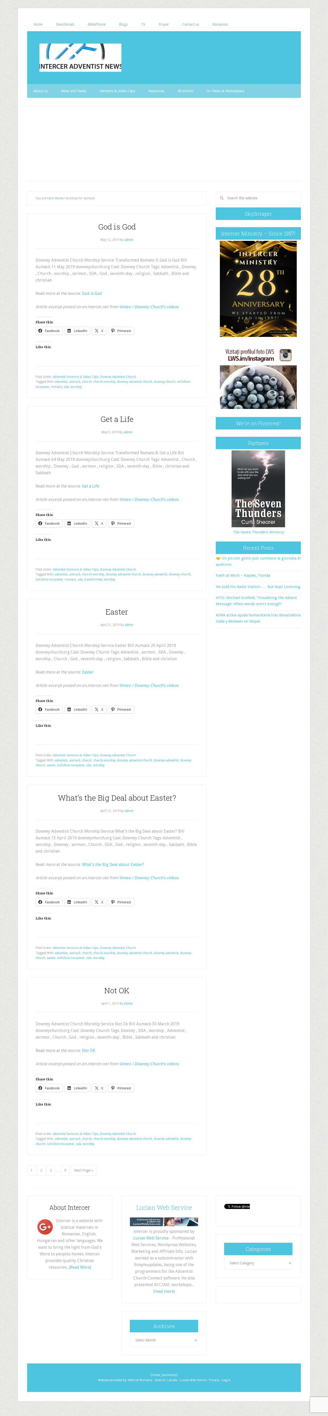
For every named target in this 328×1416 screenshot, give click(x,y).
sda (66, 387)
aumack (74, 382)
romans (56, 387)
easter (51, 765)
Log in (226, 1380)
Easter (117, 612)
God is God (117, 227)
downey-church (165, 382)
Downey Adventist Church (118, 377)
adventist (61, 382)
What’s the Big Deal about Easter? (117, 798)
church (87, 382)
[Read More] (80, 1267)
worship (76, 387)
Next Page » (83, 1170)
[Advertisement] (164, 144)
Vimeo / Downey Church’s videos (148, 306)
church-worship (104, 382)
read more (164, 1291)
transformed (93, 579)
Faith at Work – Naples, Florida (243, 575)
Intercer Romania (140, 1380)
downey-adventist (154, 574)
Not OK (116, 990)
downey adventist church (134, 382)
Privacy (214, 1380)
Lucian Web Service (164, 1207)
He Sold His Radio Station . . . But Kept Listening (258, 586)
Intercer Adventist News (80, 58)
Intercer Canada (166, 1380)
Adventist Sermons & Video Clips (76, 377)
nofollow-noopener (49, 579)
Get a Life (117, 419)
